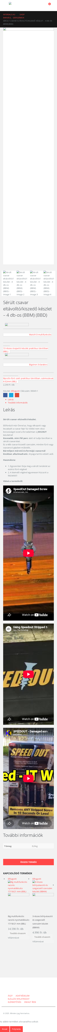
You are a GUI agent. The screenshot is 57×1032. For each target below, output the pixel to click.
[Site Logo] (17, 5)
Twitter (11, 395)
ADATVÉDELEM (22, 995)
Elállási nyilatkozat (18, 999)
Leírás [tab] (11, 399)
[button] (6, 5)
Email (17, 395)
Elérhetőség (14, 1002)
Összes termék (28, 862)
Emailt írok (30, 1002)
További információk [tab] (18, 402)
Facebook (5, 395)
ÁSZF (10, 995)
